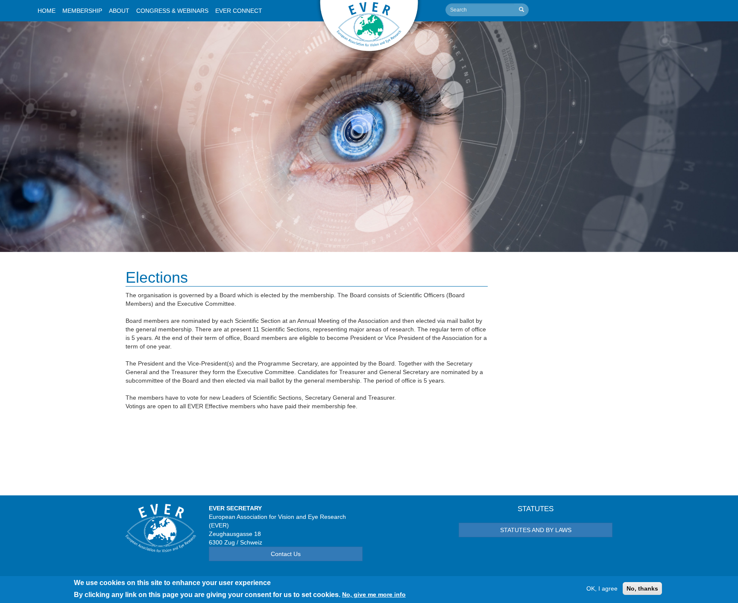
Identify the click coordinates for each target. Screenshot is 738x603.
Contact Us (286, 553)
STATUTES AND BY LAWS (535, 530)
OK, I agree (602, 588)
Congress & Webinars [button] (172, 10)
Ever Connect (238, 10)
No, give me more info (374, 594)
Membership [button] (82, 10)
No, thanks (642, 588)
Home (47, 10)
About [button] (119, 10)
